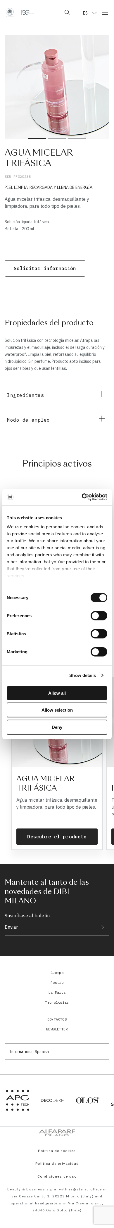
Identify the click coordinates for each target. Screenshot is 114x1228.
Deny (57, 726)
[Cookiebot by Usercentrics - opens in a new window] (82, 497)
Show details (82, 675)
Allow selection (57, 710)
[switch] (99, 615)
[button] (57, 1188)
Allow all (57, 692)
